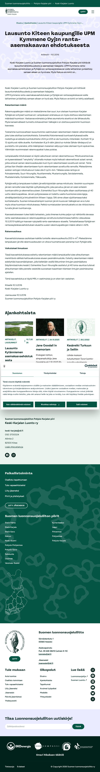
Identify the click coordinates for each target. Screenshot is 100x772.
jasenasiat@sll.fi (46, 663)
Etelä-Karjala (10, 527)
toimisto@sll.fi (45, 654)
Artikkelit (10, 339)
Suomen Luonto (78, 680)
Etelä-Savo (10, 532)
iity (14, 659)
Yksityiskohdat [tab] (50, 373)
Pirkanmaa (56, 532)
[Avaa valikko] (93, 12)
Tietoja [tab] (83, 373)
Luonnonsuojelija (78, 676)
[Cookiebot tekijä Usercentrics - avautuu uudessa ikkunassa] (86, 366)
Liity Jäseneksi (16, 505)
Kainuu (8, 536)
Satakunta (9, 554)
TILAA (78, 726)
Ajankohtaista (30, 23)
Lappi (54, 527)
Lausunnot (11, 342)
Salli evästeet (81, 404)
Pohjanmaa (57, 536)
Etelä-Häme (10, 523)
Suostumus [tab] (17, 373)
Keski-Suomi (10, 540)
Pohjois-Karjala (59, 540)
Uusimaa (9, 558)
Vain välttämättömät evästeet (18, 404)
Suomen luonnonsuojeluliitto (17, 3)
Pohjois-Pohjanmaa (13, 545)
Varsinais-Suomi (12, 563)
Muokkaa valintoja (48, 404)
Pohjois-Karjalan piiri (42, 3)
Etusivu (19, 23)
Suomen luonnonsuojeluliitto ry (81, 766)
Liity (83, 12)
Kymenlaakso (58, 523)
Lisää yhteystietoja (14, 447)
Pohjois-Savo (11, 549)
